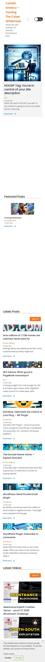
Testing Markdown (12, 217)
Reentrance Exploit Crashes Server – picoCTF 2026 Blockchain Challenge (19, 610)
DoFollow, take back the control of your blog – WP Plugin (22, 413)
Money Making (9, 343)
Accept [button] (19, 658)
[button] (38, 19)
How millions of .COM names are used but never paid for (21, 337)
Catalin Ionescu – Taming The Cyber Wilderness (13, 12)
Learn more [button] (9, 653)
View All (35, 319)
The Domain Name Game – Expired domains (18, 456)
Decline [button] (8, 658)
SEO (5, 98)
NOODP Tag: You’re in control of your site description (19, 89)
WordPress (7, 419)
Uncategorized (10, 220)
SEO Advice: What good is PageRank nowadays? (17, 373)
